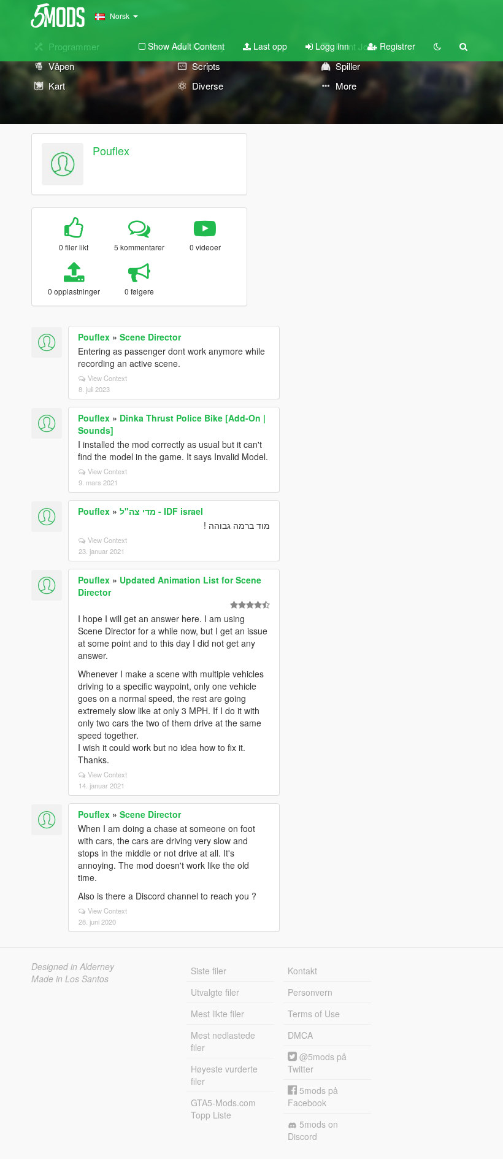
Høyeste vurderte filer (224, 1075)
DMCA (300, 1035)
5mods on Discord (313, 1130)
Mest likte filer (217, 1013)
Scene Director (150, 337)
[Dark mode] (437, 46)
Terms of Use (314, 1013)
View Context (107, 378)
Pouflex (111, 150)
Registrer (396, 46)
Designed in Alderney (72, 966)
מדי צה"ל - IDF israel (161, 511)
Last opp (269, 46)
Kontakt (302, 971)
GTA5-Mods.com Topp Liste (223, 1108)
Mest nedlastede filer (223, 1041)
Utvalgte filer (215, 992)
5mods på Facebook (313, 1096)
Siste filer (208, 971)
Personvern (310, 992)
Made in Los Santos (70, 978)
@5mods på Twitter (317, 1062)
